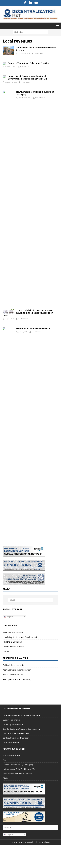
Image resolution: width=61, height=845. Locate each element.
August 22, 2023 (24, 53)
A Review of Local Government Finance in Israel (36, 48)
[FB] (25, 3)
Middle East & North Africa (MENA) (17, 773)
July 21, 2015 (23, 332)
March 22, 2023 (10, 66)
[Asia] (4, 63)
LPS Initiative (40, 98)
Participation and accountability (17, 679)
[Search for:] (30, 31)
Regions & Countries (12, 641)
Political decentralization (14, 665)
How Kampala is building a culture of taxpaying (35, 93)
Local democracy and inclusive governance (21, 715)
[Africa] (8, 197)
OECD (5, 778)
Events (6, 651)
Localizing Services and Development (20, 637)
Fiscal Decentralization (13, 674)
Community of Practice (13, 646)
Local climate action (11, 742)
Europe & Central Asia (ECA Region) (18, 764)
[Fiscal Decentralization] (8, 311)
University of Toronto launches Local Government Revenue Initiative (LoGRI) (28, 77)
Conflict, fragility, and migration (16, 738)
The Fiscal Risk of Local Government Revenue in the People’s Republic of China (28, 313)
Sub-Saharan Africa (11, 755)
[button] (57, 25)
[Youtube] (36, 3)
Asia (5, 760)
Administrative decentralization (17, 670)
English (9, 616)
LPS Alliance (38, 53)
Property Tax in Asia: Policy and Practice (28, 63)
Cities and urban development (16, 733)
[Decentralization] (8, 50)
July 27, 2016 (9, 319)
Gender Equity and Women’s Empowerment (21, 729)
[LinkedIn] (30, 3)
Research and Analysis (13, 632)
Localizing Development (13, 724)
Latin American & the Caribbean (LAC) (18, 769)
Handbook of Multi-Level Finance (33, 328)
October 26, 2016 (25, 98)
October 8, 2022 (11, 82)
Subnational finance (11, 720)
